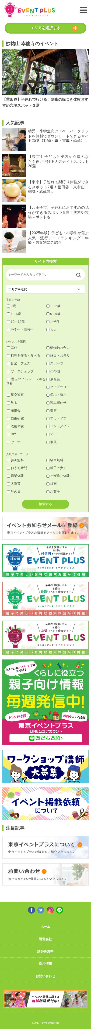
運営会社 (45, 939)
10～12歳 (18, 321)
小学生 (55, 321)
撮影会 (16, 410)
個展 (53, 442)
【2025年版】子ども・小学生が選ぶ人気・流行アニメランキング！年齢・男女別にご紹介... (58, 237)
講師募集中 (45, 951)
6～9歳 (55, 314)
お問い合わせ (45, 976)
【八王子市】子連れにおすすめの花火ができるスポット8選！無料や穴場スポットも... (58, 212)
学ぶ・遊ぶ (58, 395)
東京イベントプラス (29, 9)
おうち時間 (19, 468)
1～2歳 (55, 306)
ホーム (45, 926)
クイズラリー (60, 387)
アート (55, 434)
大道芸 (16, 483)
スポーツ (56, 363)
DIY (13, 434)
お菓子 (55, 491)
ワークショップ (22, 371)
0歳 (13, 306)
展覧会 (55, 379)
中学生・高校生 (22, 329)
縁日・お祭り (60, 355)
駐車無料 (56, 460)
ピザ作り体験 (60, 476)
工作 (14, 347)
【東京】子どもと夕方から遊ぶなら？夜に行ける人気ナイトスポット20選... (58, 161)
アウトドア (58, 418)
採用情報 (45, 963)
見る (14, 402)
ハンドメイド (60, 426)
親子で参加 (58, 468)
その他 (55, 371)
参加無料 (17, 460)
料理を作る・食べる (25, 355)
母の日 (16, 491)
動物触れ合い (60, 347)
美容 (53, 410)
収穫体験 (17, 426)
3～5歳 (16, 314)
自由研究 (17, 418)
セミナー (17, 442)
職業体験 (17, 476)
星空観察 (17, 395)
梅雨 (53, 483)
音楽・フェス (20, 363)
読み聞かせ (58, 402)
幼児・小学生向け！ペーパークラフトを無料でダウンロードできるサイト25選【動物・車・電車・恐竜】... (58, 136)
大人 (53, 329)
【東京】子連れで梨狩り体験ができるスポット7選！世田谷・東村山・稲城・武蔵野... (58, 186)
